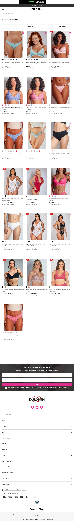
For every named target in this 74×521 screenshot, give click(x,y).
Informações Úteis (7, 472)
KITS (3, 455)
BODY (3, 432)
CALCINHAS (5, 426)
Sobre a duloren (6, 461)
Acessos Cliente (7, 467)
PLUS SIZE (5, 449)
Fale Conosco (6, 478)
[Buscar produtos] (70, 13)
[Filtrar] (18, 26)
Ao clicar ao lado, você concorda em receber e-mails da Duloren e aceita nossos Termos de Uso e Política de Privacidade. (38, 387)
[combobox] (37, 13)
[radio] (70, 26)
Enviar (37, 384)
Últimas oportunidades (12, 19)
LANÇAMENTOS (7, 415)
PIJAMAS (4, 444)
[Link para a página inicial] (4, 19)
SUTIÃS (4, 420)
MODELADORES (6, 438)
